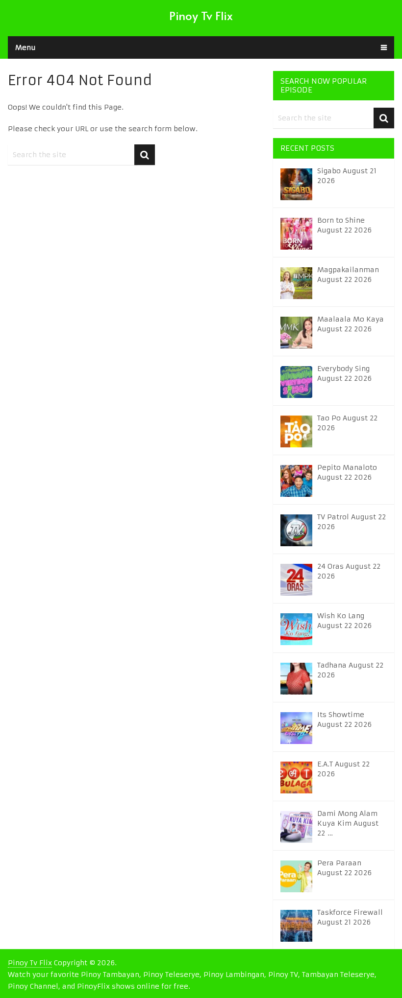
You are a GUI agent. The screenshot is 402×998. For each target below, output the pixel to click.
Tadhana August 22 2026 (350, 670)
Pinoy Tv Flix (201, 15)
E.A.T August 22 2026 (343, 769)
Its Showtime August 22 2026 (344, 719)
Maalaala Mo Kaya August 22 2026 (350, 324)
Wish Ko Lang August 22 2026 (344, 620)
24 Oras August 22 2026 (348, 571)
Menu (25, 47)
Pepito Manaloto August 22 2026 (347, 472)
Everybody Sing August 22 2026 (344, 373)
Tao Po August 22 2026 (347, 423)
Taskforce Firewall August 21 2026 (350, 917)
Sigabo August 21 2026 (347, 175)
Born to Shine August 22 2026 (344, 225)
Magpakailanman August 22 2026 (348, 274)
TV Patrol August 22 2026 (351, 521)
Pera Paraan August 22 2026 (344, 868)
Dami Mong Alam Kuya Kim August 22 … (347, 823)
